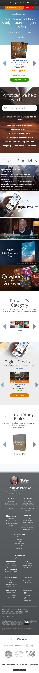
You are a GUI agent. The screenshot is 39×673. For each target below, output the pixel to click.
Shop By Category (13, 8)
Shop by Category (20, 37)
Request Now (19, 79)
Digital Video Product (19, 388)
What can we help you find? (20, 32)
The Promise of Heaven (20, 129)
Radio (11, 498)
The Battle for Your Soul (25, 145)
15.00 (19, 391)
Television (27, 498)
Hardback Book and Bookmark (19, 67)
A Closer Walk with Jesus (19, 133)
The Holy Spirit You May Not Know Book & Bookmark (19, 62)
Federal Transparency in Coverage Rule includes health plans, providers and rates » (18, 629)
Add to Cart (20, 395)
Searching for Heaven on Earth (19, 137)
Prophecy (7, 145)
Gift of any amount (19, 75)
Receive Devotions (19, 670)
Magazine (11, 516)
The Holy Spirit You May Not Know (19, 141)
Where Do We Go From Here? (19, 125)
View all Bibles (19, 427)
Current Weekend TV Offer (19, 71)
